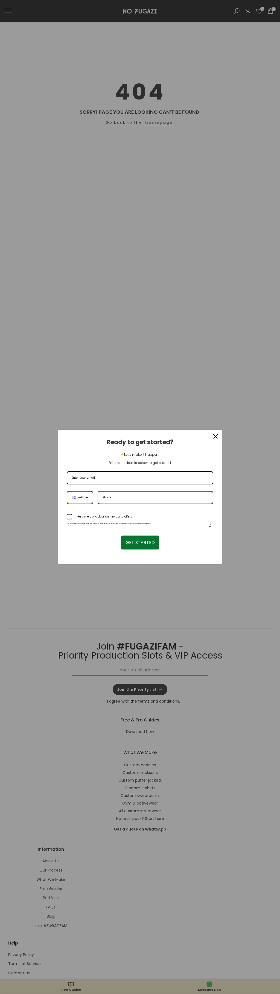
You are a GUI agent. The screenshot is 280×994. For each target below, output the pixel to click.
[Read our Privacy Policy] (210, 525)
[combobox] (80, 497)
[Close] (215, 436)
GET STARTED (140, 542)
